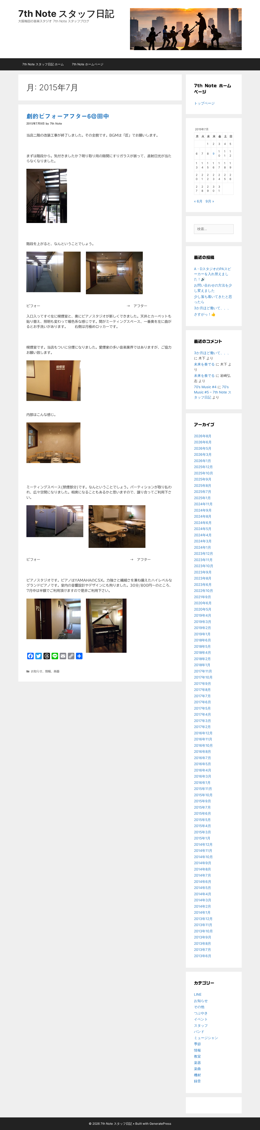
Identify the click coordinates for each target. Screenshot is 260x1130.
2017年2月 (202, 727)
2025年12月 (203, 467)
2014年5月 (202, 888)
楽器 (56, 671)
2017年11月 (203, 671)
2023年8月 (202, 578)
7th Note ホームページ (87, 64)
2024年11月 (203, 504)
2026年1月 (202, 461)
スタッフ (201, 1025)
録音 (197, 1081)
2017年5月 (202, 708)
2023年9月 (203, 572)
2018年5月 (202, 646)
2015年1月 (202, 838)
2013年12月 (203, 919)
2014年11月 (203, 851)
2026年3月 (203, 454)
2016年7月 (202, 758)
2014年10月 (203, 857)
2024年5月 (202, 529)
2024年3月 (203, 541)
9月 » (210, 201)
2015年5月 (202, 820)
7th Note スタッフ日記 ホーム (43, 64)
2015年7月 (202, 807)
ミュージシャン (206, 1038)
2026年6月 (203, 442)
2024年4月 (203, 535)
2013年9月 (202, 937)
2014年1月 (202, 912)
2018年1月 (202, 665)
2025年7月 (202, 492)
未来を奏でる (204, 364)
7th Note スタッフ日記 (66, 13)
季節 (197, 1044)
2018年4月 (202, 653)
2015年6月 (202, 813)
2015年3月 (202, 832)
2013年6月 (202, 956)
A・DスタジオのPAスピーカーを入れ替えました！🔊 (212, 274)
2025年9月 (202, 479)
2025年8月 (202, 486)
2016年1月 (202, 783)
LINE (198, 994)
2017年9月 (202, 684)
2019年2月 (202, 628)
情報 (48, 671)
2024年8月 (202, 516)
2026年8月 (202, 436)
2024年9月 (203, 510)
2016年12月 (203, 733)
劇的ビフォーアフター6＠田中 (67, 116)
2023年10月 (203, 566)
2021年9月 (202, 597)
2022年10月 (203, 591)
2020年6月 (203, 603)
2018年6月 (202, 640)
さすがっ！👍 (205, 314)
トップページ (204, 103)
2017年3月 (202, 721)
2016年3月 (202, 776)
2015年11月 (203, 789)
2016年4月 (202, 770)
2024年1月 (202, 547)
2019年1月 (202, 634)
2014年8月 (202, 869)
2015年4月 (202, 826)
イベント (201, 1019)
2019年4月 (202, 615)
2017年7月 (202, 696)
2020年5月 (202, 609)
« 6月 (198, 201)
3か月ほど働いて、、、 (212, 308)
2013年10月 (203, 931)
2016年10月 (203, 745)
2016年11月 (203, 739)
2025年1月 (202, 498)
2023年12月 (203, 554)
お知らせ (36, 671)
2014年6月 (202, 882)
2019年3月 (202, 622)
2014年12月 (203, 844)
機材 (197, 1075)
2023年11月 (203, 560)
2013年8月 (202, 943)
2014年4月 (202, 894)
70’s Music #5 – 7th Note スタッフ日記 (212, 392)
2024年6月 (203, 523)
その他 (199, 1007)
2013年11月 (203, 925)
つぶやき (201, 1013)
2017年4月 (202, 714)
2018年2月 (202, 659)
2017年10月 (203, 677)
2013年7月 (202, 950)
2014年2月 (202, 906)
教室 (197, 1056)
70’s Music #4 (205, 387)
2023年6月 (203, 585)
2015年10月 (203, 795)
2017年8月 (202, 690)
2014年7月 (202, 875)
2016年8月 (202, 752)
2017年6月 (202, 702)
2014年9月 (202, 863)
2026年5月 (202, 448)
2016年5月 (202, 764)
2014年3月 (202, 900)
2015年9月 (202, 801)
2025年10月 (203, 473)
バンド (199, 1032)
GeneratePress (160, 1124)
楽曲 (197, 1069)
